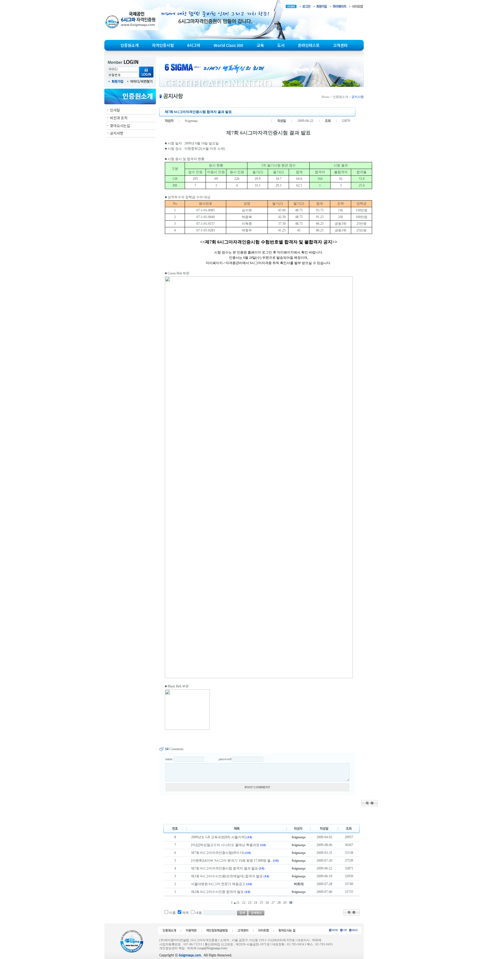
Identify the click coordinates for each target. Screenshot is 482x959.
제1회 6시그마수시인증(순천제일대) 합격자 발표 (227, 876)
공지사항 (116, 133)
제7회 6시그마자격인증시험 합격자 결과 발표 (224, 868)
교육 (260, 45)
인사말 (115, 110)
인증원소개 (129, 45)
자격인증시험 (163, 45)
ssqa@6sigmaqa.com (212, 948)
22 (243, 903)
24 (255, 903)
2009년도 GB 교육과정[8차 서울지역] (218, 837)
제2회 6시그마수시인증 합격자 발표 (217, 892)
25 (261, 903)
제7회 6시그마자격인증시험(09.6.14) (217, 853)
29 (284, 903)
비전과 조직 (118, 117)
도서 (281, 45)
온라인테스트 (309, 45)
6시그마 (193, 45)
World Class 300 (228, 45)
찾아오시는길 (120, 125)
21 (238, 903)
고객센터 (340, 45)
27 (273, 903)
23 (249, 903)
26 (267, 903)
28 (279, 903)
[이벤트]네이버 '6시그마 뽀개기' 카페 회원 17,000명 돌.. (231, 861)
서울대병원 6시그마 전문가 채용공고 (218, 884)
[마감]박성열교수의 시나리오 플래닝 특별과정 (225, 845)
